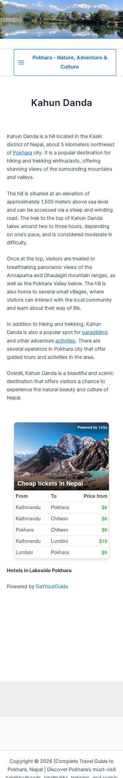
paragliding (95, 332)
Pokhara (22, 153)
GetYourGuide (52, 586)
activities (65, 341)
